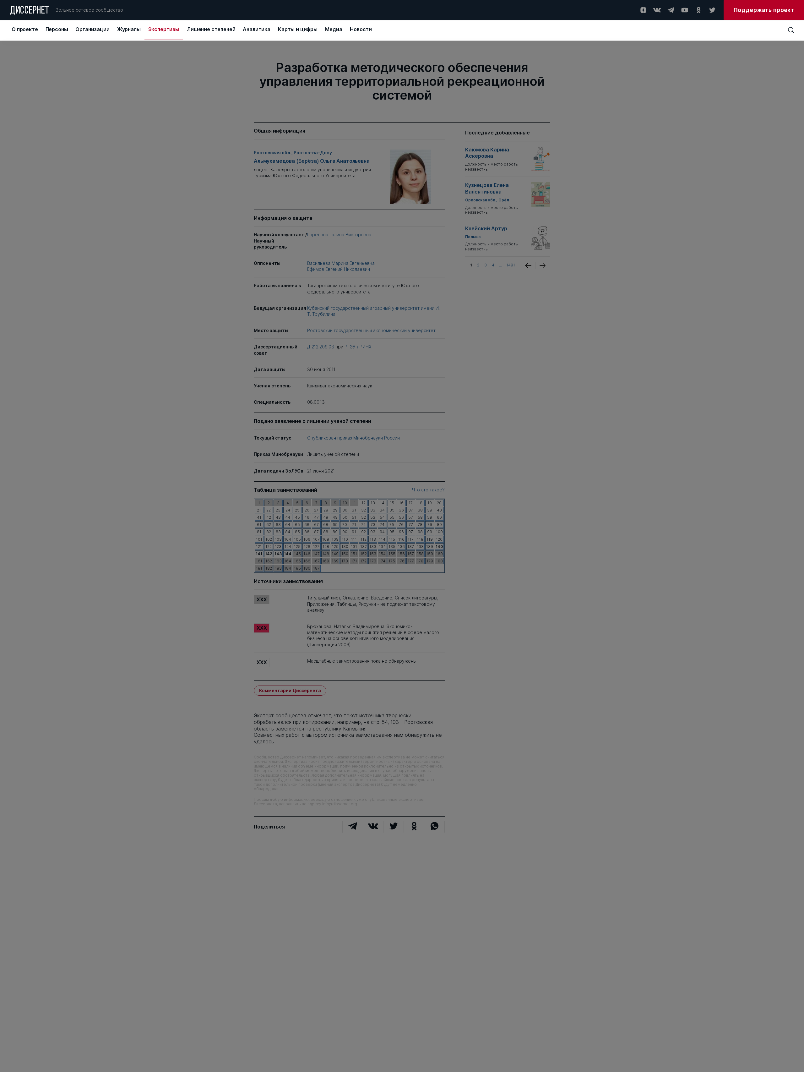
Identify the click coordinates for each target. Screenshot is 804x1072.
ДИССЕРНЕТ (29, 11)
